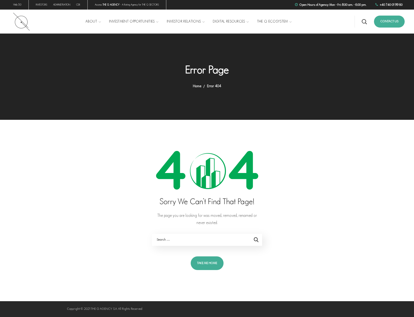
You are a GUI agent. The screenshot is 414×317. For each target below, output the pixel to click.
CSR (78, 4)
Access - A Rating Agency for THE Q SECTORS (127, 4)
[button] (364, 22)
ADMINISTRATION (61, 4)
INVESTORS (41, 4)
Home (197, 86)
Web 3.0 (17, 4)
